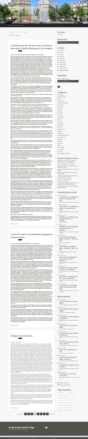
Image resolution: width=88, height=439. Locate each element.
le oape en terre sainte (63, 395)
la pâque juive (61, 393)
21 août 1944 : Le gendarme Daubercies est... (67, 183)
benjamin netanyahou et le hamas (65, 410)
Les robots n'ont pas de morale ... (64, 169)
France (60, 111)
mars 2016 (11, 32)
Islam (60, 119)
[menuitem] (11, 25)
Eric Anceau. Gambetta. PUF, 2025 (68, 350)
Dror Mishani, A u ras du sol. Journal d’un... (67, 374)
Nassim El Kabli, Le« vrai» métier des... (68, 277)
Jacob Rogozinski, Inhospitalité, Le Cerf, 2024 (68, 287)
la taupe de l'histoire (70, 393)
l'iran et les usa (73, 398)
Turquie (60, 151)
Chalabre (66, 181)
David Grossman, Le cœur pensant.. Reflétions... (68, 259)
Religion (60, 139)
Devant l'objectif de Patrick (65, 177)
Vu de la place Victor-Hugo (26, 7)
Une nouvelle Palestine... (62, 164)
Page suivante (52, 413)
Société (60, 143)
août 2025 (61, 50)
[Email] (10, 18)
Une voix (59, 179)
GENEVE (61, 113)
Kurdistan (61, 125)
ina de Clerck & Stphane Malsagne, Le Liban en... (68, 358)
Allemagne (61, 95)
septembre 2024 (62, 68)
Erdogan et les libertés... (21, 335)
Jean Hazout (63, 197)
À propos (21, 25)
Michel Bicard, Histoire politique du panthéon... (69, 317)
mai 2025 (61, 52)
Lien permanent (15, 223)
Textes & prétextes (67, 179)
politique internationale (64, 135)
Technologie (61, 147)
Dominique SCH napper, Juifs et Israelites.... (69, 366)
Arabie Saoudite (62, 97)
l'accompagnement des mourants (65, 403)
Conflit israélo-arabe (63, 103)
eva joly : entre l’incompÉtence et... (66, 405)
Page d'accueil (18, 32)
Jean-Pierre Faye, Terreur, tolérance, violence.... (68, 343)
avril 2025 (61, 54)
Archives (15, 25)
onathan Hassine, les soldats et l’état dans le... (68, 334)
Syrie (60, 145)
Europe (60, 109)
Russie (60, 141)
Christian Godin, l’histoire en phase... (68, 326)
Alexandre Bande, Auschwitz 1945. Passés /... (68, 239)
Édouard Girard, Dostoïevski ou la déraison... (68, 268)
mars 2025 (61, 56)
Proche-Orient (62, 137)
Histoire (60, 115)
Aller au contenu (4, 1)
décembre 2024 (62, 62)
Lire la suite (60, 34)
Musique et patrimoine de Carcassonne (66, 184)
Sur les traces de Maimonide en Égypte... (68, 310)
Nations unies (62, 129)
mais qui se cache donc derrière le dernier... (67, 407)
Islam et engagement (69, 162)
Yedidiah (62, 217)
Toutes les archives (63, 70)
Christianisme (62, 101)
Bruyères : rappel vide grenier (63, 172)
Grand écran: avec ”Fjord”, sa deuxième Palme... (68, 186)
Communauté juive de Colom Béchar (68, 302)
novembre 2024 (62, 64)
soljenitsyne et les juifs (63, 398)
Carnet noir (59, 181)
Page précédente (20, 413)
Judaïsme (61, 123)
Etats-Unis (61, 107)
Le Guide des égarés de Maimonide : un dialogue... (68, 218)
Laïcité (60, 127)
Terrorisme (61, 149)
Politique (61, 133)
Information (61, 117)
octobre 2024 (62, 66)
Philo (60, 131)
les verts (60, 400)
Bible (60, 99)
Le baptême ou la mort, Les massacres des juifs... (69, 198)
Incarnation (72, 164)
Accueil (10, 25)
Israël (60, 121)
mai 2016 (25, 32)
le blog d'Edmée (62, 187)
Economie (61, 105)
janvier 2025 (62, 60)
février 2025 (62, 58)
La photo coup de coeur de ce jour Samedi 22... (67, 175)
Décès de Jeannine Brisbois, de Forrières (66, 166)
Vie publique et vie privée (64, 153)
